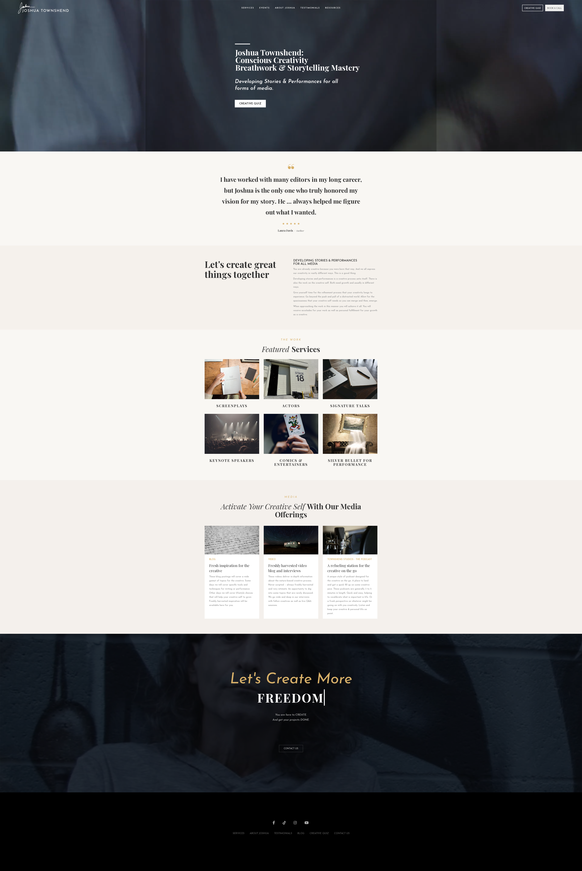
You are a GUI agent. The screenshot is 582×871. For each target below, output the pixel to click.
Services (247, 8)
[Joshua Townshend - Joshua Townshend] (43, 8)
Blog (212, 559)
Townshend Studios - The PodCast (349, 559)
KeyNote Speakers (231, 460)
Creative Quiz (532, 8)
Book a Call (554, 8)
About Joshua (285, 8)
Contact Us (291, 749)
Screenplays (232, 405)
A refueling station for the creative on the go (348, 568)
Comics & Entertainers (291, 462)
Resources (333, 8)
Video (272, 559)
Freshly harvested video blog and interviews (287, 568)
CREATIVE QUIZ (250, 103)
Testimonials (310, 8)
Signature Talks (350, 405)
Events (264, 8)
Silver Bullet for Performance (350, 462)
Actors (291, 405)
